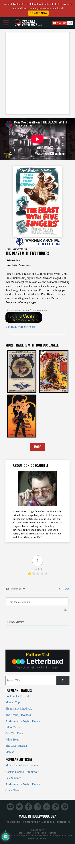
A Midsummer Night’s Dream (22, 721)
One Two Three (14, 733)
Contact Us (63, 822)
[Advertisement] (37, 73)
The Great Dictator (16, 745)
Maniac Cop (12, 702)
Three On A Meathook (18, 708)
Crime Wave (12, 790)
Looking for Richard (17, 696)
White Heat (12, 739)
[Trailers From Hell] (17, 23)
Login (65, 588)
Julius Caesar (13, 727)
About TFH (48, 822)
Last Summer (13, 778)
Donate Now (38, 13)
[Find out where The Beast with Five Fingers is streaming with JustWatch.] (37, 317)
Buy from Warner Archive (20, 326)
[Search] (62, 680)
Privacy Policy (31, 822)
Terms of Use (12, 822)
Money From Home (21, 765)
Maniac (9, 752)
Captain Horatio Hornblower (21, 772)
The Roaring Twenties (18, 715)
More (37, 447)
